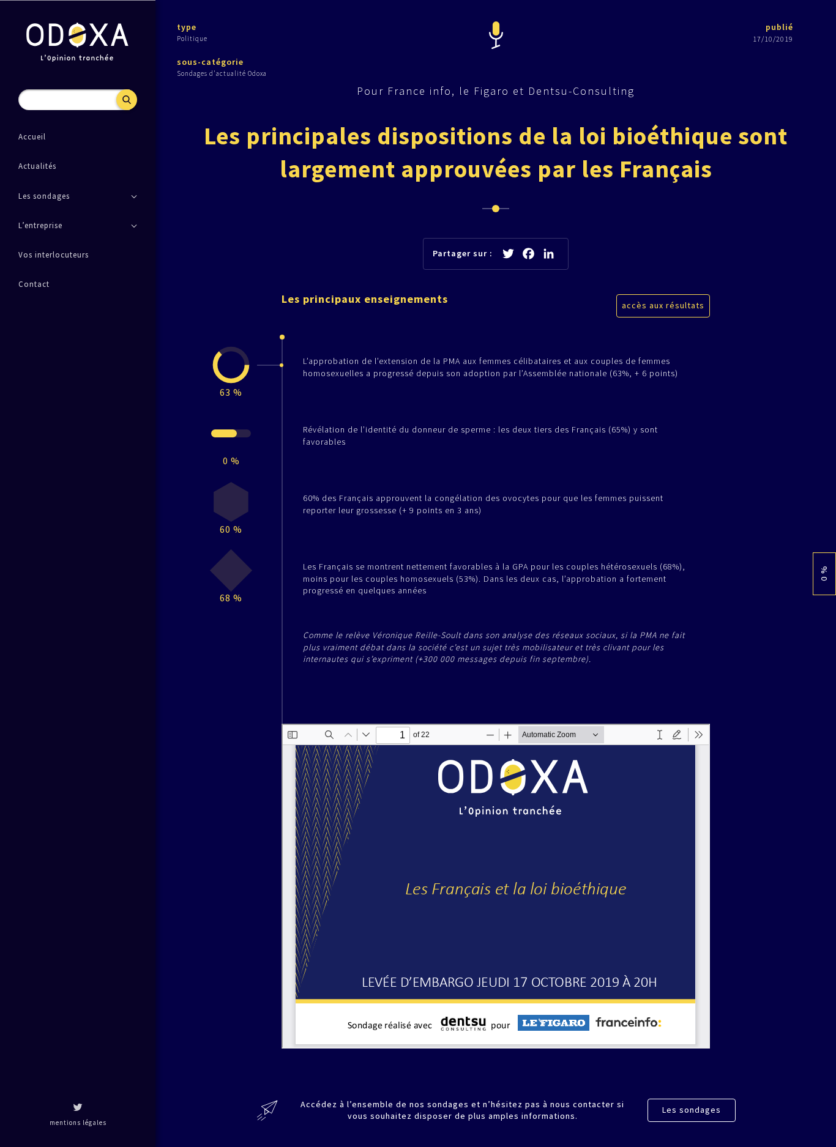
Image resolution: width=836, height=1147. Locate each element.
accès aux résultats (663, 305)
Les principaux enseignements (365, 299)
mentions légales (78, 1122)
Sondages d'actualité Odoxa (222, 73)
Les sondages (691, 1109)
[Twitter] (78, 1108)
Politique (192, 38)
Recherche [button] (126, 99)
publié (779, 26)
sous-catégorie (210, 61)
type (186, 26)
